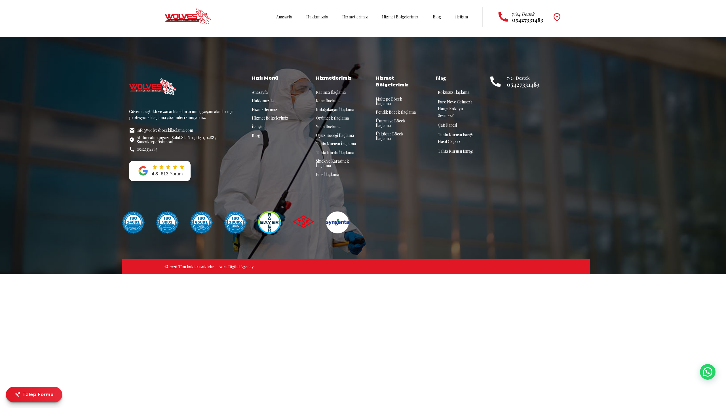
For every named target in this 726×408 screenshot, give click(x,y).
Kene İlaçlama (328, 100)
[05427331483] (495, 81)
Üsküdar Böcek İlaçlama (389, 136)
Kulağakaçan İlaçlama (335, 109)
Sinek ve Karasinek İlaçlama (332, 163)
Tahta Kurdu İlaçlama (335, 152)
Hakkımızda (317, 17)
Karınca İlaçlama (331, 92)
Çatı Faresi (447, 125)
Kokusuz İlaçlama (453, 92)
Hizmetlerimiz (355, 17)
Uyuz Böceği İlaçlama (335, 135)
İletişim (461, 17)
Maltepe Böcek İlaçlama (389, 101)
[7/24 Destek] (503, 17)
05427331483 (523, 84)
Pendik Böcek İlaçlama (396, 112)
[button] (160, 171)
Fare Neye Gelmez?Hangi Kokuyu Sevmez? (455, 108)
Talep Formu (38, 394)
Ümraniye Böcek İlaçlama (390, 123)
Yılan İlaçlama (328, 126)
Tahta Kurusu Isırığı (455, 151)
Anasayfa (284, 17)
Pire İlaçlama (327, 174)
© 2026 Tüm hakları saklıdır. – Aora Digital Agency (209, 266)
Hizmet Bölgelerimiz (400, 17)
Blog (437, 17)
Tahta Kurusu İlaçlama (336, 143)
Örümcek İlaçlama (332, 118)
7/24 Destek (523, 14)
